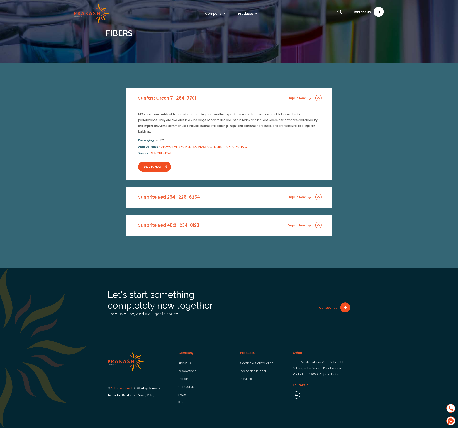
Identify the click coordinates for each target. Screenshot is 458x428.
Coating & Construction (256, 363)
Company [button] (213, 13)
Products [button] (245, 13)
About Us (184, 363)
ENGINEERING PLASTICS (195, 147)
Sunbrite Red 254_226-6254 (222, 197)
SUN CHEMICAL (161, 153)
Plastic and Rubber (253, 371)
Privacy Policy (146, 395)
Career (183, 379)
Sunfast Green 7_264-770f (222, 98)
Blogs (182, 402)
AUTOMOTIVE (168, 147)
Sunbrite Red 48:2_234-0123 (222, 225)
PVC (244, 147)
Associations (187, 371)
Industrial (246, 379)
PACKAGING (231, 147)
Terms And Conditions (121, 395)
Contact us (186, 387)
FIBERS (216, 147)
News (182, 395)
